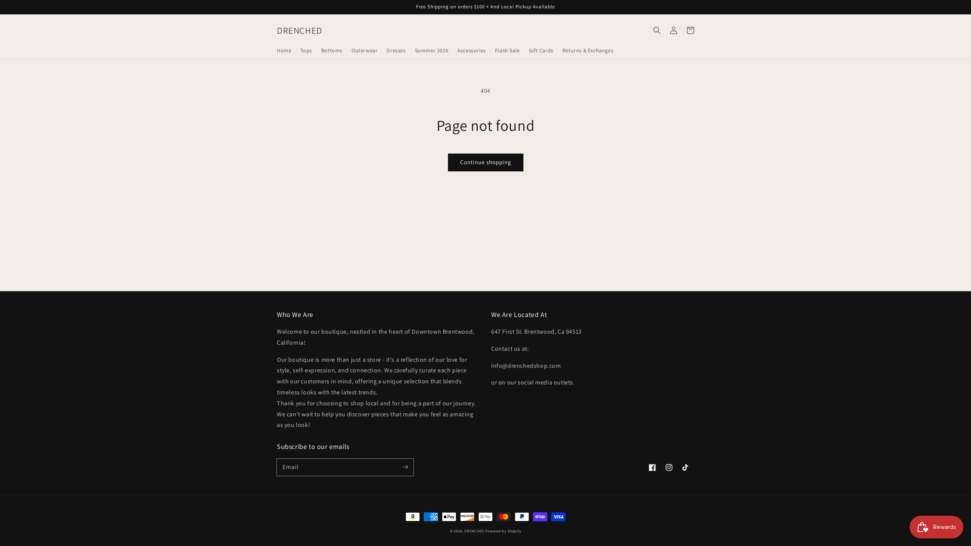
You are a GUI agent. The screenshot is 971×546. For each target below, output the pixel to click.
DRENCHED (474, 531)
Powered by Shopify (503, 531)
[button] (657, 30)
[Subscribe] (405, 467)
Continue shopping (485, 162)
